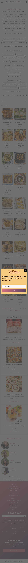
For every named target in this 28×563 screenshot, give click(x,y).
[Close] (25, 270)
